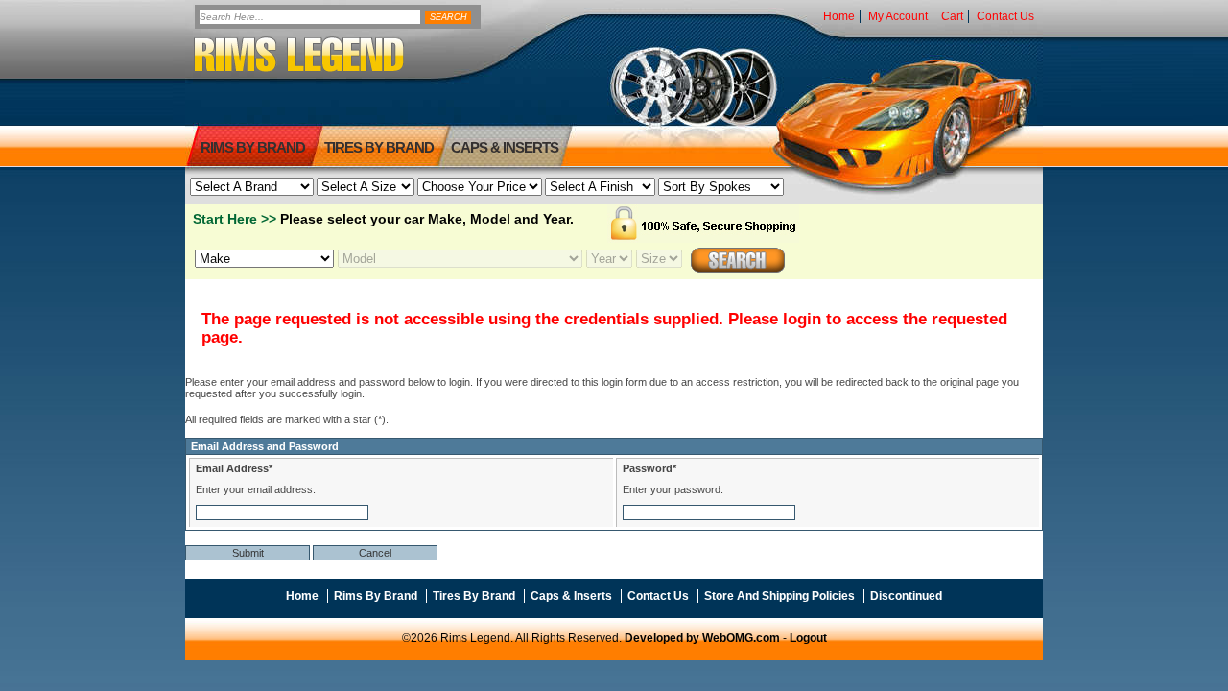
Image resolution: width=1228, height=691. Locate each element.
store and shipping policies (779, 596)
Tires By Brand (474, 596)
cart (952, 16)
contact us (1005, 16)
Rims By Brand (253, 147)
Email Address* (234, 468)
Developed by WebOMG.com (702, 638)
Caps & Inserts (504, 147)
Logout (808, 638)
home (839, 16)
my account (898, 16)
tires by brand (379, 147)
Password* (649, 468)
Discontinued (906, 596)
